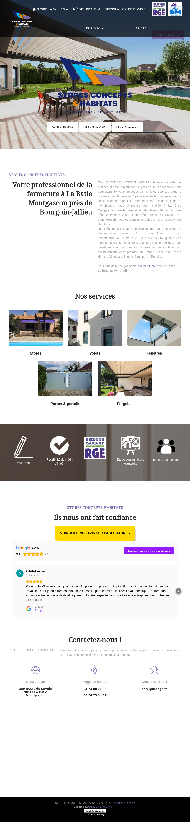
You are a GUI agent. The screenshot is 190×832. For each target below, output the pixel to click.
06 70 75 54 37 (96, 127)
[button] (11, 591)
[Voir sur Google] (20, 573)
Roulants (84, 350)
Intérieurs (24, 350)
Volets (59, 9)
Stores (43, 9)
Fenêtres (77, 9)
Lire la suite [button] (34, 600)
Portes (62, 383)
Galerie (128, 9)
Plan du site (95, 830)
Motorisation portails (54, 401)
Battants (106, 350)
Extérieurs (47, 350)
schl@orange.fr (128, 127)
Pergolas (113, 9)
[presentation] (11, 74)
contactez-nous (148, 266)
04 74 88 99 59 (64, 127)
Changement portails (76, 401)
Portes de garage (76, 365)
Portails (54, 365)
